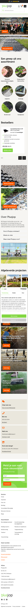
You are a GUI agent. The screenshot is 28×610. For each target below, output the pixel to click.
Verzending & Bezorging (7, 508)
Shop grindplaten (7, 48)
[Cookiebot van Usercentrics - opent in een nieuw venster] (20, 289)
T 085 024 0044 (5, 576)
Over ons (3, 502)
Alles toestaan (14, 316)
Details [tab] (14, 292)
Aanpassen (13, 320)
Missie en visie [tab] (8, 235)
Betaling (3, 505)
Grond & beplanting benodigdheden (19, 523)
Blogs (2, 514)
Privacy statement (16, 606)
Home (2, 496)
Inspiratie (3, 499)
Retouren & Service (5, 511)
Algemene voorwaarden (6, 606)
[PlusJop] (7, 6)
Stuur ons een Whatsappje (8, 407)
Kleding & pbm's (5, 526)
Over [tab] (23, 292)
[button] (14, 1)
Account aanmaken (6, 554)
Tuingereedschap (19, 529)
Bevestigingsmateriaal (6, 522)
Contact (3, 559)
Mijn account (4, 557)
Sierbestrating (4, 529)
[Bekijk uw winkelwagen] (21, 6)
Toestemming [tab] (5, 292)
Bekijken (5, 31)
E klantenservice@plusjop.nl (8, 579)
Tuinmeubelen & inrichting (19, 533)
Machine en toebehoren (20, 526)
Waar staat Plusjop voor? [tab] (11, 239)
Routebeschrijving (5, 587)
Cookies (23, 606)
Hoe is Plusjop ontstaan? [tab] (11, 231)
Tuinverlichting (4, 537)
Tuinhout (3, 532)
